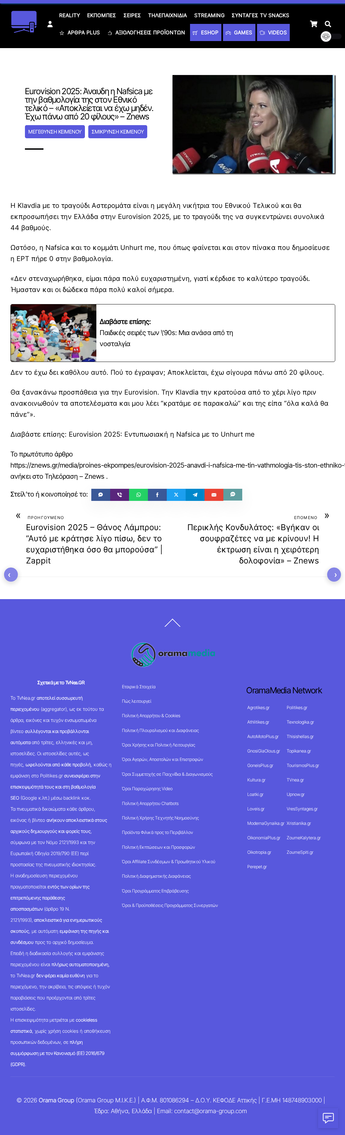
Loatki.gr (255, 794)
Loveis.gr (255, 808)
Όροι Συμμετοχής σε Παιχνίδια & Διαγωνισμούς (167, 774)
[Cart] (313, 24)
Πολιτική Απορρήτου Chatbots (150, 803)
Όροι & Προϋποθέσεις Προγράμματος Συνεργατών (170, 905)
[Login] (50, 24)
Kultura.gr (256, 779)
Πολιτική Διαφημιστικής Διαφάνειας (156, 876)
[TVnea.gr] (23, 30)
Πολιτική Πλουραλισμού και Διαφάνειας (160, 730)
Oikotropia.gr (259, 852)
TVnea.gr (295, 779)
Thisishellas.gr (300, 736)
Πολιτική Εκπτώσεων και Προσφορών (158, 847)
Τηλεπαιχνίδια (167, 15)
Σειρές (132, 15)
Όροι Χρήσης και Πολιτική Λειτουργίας (158, 744)
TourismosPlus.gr (303, 765)
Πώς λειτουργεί (136, 701)
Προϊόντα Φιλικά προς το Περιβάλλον (157, 832)
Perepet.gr (257, 866)
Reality (69, 15)
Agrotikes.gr (258, 707)
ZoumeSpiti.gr (300, 852)
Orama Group (56, 1100)
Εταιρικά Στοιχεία (139, 686)
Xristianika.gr (299, 823)
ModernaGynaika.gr (265, 823)
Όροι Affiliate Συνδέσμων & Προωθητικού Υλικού (168, 861)
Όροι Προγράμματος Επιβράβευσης (155, 890)
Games (242, 32)
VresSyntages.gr (302, 808)
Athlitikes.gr (258, 722)
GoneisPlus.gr (260, 765)
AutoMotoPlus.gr (263, 736)
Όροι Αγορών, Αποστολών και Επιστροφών (162, 759)
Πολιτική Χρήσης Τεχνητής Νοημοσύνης (160, 817)
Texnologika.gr (300, 722)
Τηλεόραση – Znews (74, 476)
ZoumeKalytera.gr (304, 837)
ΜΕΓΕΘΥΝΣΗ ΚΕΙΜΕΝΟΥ (55, 132)
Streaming (209, 15)
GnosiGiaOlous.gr (263, 751)
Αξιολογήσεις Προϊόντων (149, 32)
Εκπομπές (101, 15)
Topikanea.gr (299, 751)
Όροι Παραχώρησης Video (147, 788)
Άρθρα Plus (83, 32)
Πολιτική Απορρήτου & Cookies (151, 715)
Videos (276, 32)
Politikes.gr (297, 707)
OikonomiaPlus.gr (263, 837)
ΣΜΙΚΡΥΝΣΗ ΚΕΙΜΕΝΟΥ (118, 132)
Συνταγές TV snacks (260, 15)
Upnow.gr (296, 794)
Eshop (209, 32)
